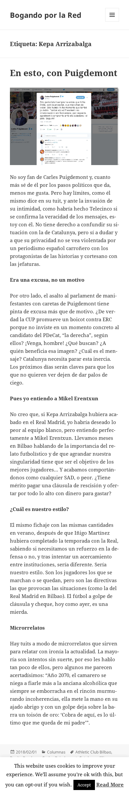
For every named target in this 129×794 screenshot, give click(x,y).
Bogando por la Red (45, 15)
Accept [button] (84, 785)
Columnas (56, 752)
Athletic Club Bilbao (93, 752)
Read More (110, 784)
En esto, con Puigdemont (63, 73)
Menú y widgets (112, 21)
